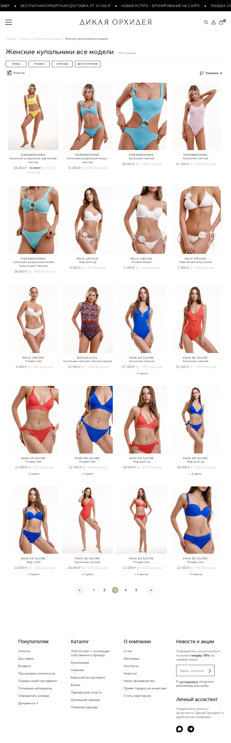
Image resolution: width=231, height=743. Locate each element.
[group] (16, 64)
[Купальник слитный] (141, 116)
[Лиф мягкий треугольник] (195, 220)
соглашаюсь (188, 681)
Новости (130, 673)
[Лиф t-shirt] (33, 520)
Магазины (131, 658)
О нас (128, 651)
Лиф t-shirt (33, 562)
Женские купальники (48, 38)
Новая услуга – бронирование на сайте (149, 5)
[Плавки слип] (33, 319)
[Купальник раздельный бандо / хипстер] (87, 116)
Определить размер (33, 696)
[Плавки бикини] (141, 220)
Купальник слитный (141, 158)
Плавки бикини (141, 262)
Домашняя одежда (85, 700)
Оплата (24, 651)
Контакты (131, 666)
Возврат (24, 666)
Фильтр (19, 73)
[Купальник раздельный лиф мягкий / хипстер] (33, 116)
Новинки (77, 670)
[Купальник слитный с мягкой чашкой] (87, 319)
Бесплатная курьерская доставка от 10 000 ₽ (54, 5)
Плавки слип (33, 361)
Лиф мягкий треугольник (195, 262)
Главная (11, 38)
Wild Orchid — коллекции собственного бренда (90, 653)
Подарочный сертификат (37, 681)
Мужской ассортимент (88, 677)
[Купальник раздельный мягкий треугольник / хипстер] (33, 220)
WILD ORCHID (87, 258)
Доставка (25, 658)
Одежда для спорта (86, 692)
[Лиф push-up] (87, 220)
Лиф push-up (87, 262)
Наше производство (139, 681)
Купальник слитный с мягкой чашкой (87, 361)
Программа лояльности (36, 673)
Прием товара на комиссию (145, 688)
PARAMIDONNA (33, 154)
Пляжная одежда (84, 707)
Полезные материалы (35, 688)
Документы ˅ (28, 703)
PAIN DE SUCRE (141, 357)
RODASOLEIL (87, 357)
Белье (75, 685)
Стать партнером (137, 696)
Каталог (25, 38)
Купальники (80, 663)
